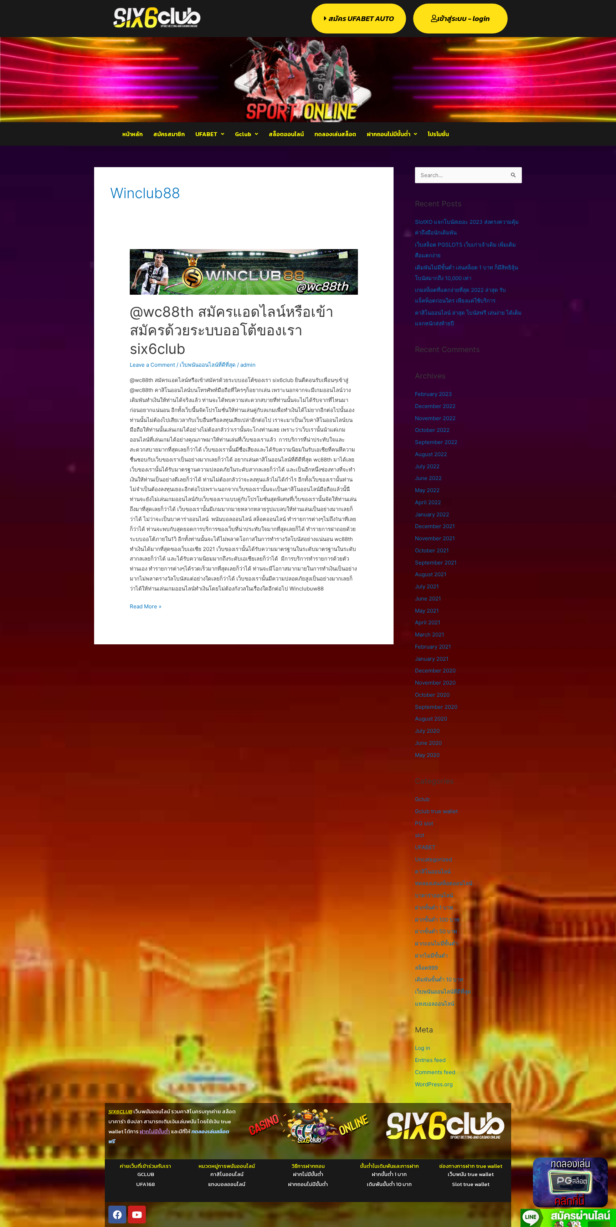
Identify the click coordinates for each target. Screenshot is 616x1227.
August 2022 (431, 454)
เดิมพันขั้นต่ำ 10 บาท (439, 979)
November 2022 (435, 418)
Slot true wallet (470, 1184)
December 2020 (435, 670)
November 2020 (435, 682)
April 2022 (428, 502)
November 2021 (435, 538)
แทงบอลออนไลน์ (434, 1003)
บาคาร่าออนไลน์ (434, 895)
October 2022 (432, 430)
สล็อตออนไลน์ (286, 134)
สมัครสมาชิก (169, 134)
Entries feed (430, 1060)
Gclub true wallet (436, 811)
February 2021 (433, 646)
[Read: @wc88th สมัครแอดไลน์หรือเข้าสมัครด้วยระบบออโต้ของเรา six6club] (244, 271)
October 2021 (432, 550)
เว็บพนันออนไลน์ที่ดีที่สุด (208, 364)
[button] (210, 134)
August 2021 (430, 574)
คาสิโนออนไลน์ (433, 871)
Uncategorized (433, 859)
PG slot (424, 823)
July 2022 (427, 466)
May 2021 (427, 610)
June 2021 (428, 598)
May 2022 (427, 490)
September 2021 (436, 562)
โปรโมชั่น (438, 134)
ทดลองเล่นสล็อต (335, 134)
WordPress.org (434, 1084)
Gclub (243, 134)
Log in (422, 1048)
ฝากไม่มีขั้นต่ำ (431, 955)
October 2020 (432, 694)
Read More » (145, 606)
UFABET (206, 134)
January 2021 (431, 658)
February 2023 (433, 394)
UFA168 (145, 1184)
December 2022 (435, 406)
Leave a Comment (152, 364)
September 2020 (436, 706)
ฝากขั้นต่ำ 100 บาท (437, 919)
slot (419, 835)
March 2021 (429, 634)
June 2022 (428, 478)
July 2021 (427, 586)
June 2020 (428, 742)
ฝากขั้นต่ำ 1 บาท (434, 907)
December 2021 (435, 526)
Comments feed (435, 1072)
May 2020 (427, 755)
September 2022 (436, 442)
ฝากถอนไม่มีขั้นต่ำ (388, 134)
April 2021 (427, 622)
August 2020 (431, 718)
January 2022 (432, 514)
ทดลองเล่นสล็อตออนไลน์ (443, 883)
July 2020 (427, 730)
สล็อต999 (426, 967)
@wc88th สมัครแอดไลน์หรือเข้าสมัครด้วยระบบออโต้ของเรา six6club (231, 330)
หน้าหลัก (132, 134)
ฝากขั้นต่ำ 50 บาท (436, 931)
